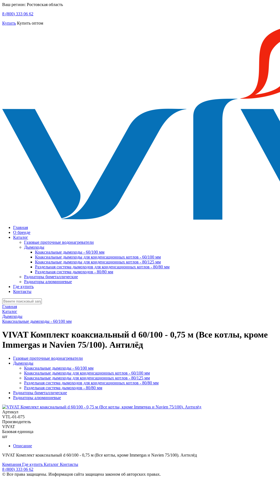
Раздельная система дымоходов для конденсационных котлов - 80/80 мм (102, 267)
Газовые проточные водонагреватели (59, 242)
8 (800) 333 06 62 (17, 13)
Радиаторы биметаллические (51, 276)
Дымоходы (34, 247)
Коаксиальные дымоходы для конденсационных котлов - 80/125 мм (98, 262)
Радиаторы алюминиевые (48, 281)
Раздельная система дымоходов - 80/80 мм (74, 271)
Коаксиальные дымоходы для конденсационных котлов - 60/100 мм (98, 257)
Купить (9, 23)
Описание (22, 445)
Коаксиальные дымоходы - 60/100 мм (69, 252)
